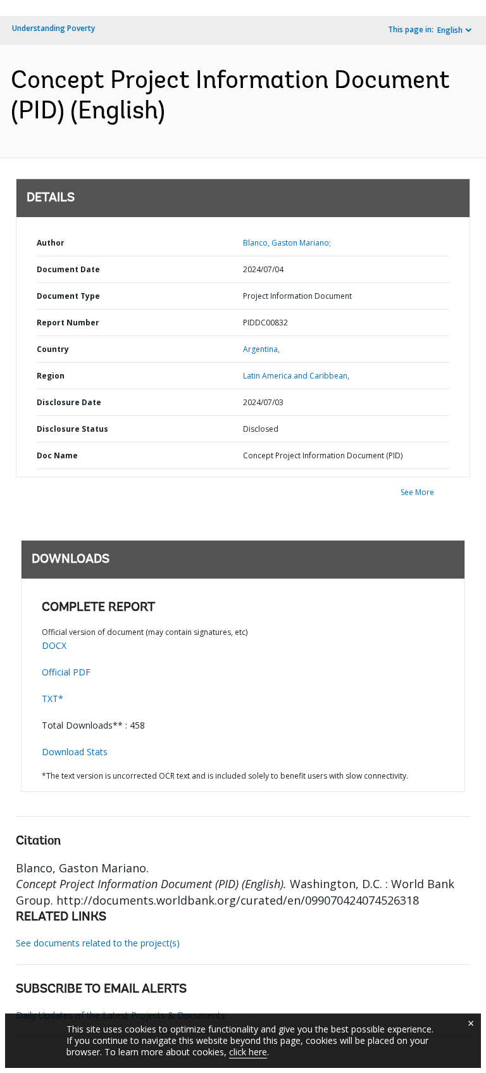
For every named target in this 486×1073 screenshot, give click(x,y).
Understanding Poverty (53, 28)
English (450, 30)
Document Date (68, 269)
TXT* (52, 699)
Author (51, 242)
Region (51, 375)
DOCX (54, 645)
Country (53, 349)
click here (248, 1052)
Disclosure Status (72, 429)
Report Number (68, 322)
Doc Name (57, 455)
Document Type (68, 296)
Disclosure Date (69, 402)
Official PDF (66, 672)
